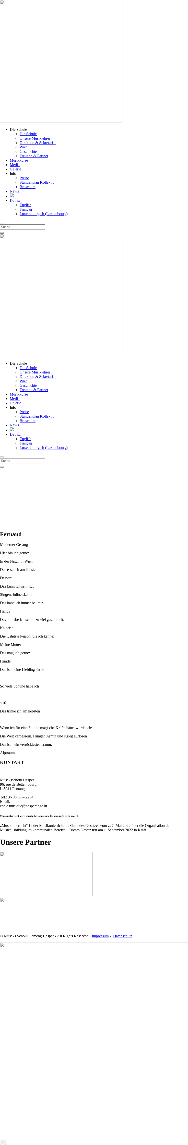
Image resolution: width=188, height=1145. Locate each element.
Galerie (15, 169)
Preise (24, 178)
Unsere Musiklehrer (35, 138)
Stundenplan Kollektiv (37, 182)
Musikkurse (19, 160)
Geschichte (28, 151)
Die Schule (28, 134)
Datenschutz (122, 936)
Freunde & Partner (34, 156)
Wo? (23, 147)
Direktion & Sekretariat (38, 143)
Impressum (100, 936)
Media (15, 165)
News (14, 191)
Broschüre (27, 187)
